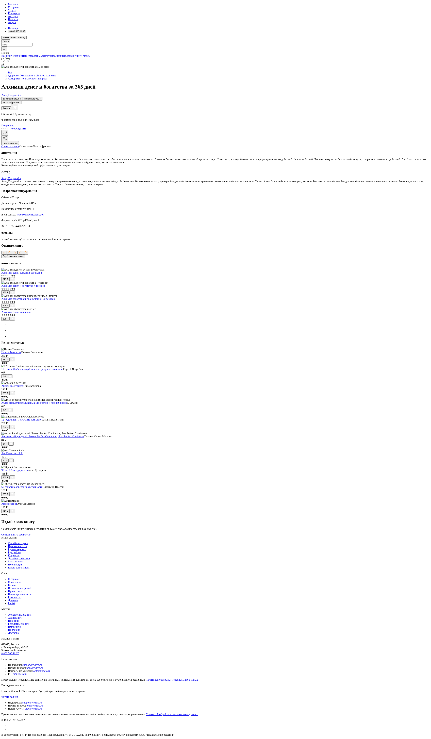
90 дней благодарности (14, 470)
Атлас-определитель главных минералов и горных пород (34, 402)
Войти (6, 41)
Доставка (13, 632)
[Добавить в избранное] (4, 132)
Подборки (69, 55)
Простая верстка (17, 546)
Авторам (13, 16)
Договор (13, 600)
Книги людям (82, 55)
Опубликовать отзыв (13, 256)
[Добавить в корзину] (14, 107)
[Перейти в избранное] (3, 60)
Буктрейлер (14, 552)
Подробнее (7, 125)
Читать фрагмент (11, 102)
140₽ (5, 511)
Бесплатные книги (18, 623)
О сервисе (14, 7)
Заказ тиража (15, 561)
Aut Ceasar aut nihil (12, 453)
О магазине (14, 582)
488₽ (5, 477)
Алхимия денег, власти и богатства (21, 272)
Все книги (7, 55)
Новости (13, 19)
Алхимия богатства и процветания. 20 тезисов (28, 298)
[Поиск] (4, 48)
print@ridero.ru (34, 667)
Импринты (19, 55)
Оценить (21, 128)
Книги (12, 585)
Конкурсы (14, 13)
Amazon (39, 214)
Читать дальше (9, 696)
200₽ (5, 494)
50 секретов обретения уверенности (22, 486)
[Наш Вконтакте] (10, 725)
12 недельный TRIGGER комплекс (21, 419)
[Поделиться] (4, 138)
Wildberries (29, 214)
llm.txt (11, 603)
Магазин (13, 4)
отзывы (15, 146)
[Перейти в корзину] (7, 60)
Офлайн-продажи (18, 543)
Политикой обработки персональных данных (172, 679)
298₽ (5, 279)
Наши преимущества (20, 594)
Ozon (20, 214)
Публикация (15, 564)
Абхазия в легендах (12, 385)
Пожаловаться (10, 143)
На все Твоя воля (11, 352)
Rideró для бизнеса (18, 567)
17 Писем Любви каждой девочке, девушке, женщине (32, 369)
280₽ (5, 359)
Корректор (14, 555)
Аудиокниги (15, 617)
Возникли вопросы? (19, 588)
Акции (12, 22)
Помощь (13, 28)
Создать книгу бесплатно (15, 534)
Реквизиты (14, 597)
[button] (215, 48)
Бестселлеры (33, 55)
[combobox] (215, 44)
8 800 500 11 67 (10, 653)
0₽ (4, 376)
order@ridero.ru (42, 670)
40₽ (5, 460)
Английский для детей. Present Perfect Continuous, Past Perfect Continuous (42, 436)
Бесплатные (47, 55)
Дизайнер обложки (19, 558)
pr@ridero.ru (20, 674)
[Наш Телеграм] (9, 729)
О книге (6, 146)
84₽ (5, 444)
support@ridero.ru (32, 664)
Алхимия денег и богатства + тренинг (23, 285)
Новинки (13, 620)
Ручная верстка (17, 549)
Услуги (12, 10)
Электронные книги (19, 614)
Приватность (15, 591)
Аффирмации (9, 503)
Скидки (58, 55)
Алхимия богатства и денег (17, 312)
